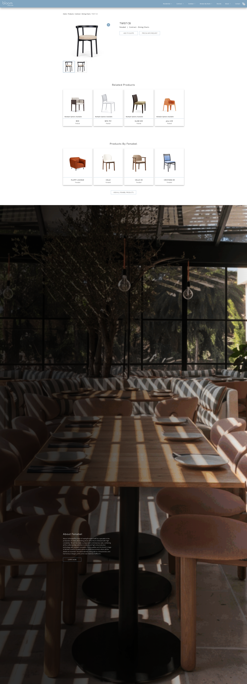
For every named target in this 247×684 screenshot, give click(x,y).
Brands (219, 4)
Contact (237, 4)
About (227, 4)
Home (65, 14)
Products (71, 14)
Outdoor (191, 4)
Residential (166, 4)
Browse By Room (205, 4)
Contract (179, 4)
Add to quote (129, 33)
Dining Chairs (86, 14)
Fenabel (123, 27)
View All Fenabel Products (123, 192)
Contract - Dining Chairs (139, 27)
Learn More (72, 560)
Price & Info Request (149, 33)
